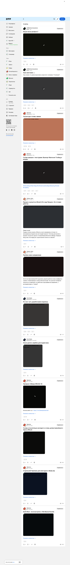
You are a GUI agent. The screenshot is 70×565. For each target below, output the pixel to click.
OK (19, 562)
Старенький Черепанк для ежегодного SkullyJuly (39, 471)
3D (27, 199)
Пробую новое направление (32, 255)
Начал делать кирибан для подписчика (36, 343)
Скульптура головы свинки (32, 116)
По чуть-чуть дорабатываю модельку (35, 302)
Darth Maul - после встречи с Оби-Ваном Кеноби (38, 512)
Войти (62, 19)
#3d (38, 185)
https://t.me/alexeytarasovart (41, 410)
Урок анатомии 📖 (29, 73)
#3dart (32, 185)
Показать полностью (28, 58)
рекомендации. (9, 135)
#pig (35, 185)
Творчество (29, 114)
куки (13, 562)
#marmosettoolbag (44, 185)
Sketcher (29, 112)
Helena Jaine (30, 198)
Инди (28, 29)
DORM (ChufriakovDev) (32, 28)
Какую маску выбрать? (30, 31)
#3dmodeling (26, 185)
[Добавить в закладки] (27, 64)
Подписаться (60, 28)
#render (57, 185)
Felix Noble (29, 298)
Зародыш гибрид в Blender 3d (32, 384)
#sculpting (26, 187)
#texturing (52, 185)
